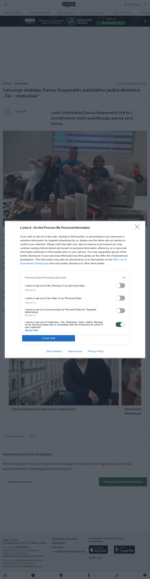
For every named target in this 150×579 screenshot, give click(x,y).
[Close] (138, 227)
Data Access (75, 351)
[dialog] (75, 289)
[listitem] (75, 277)
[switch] (120, 285)
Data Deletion (54, 351)
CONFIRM (48, 338)
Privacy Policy (96, 351)
